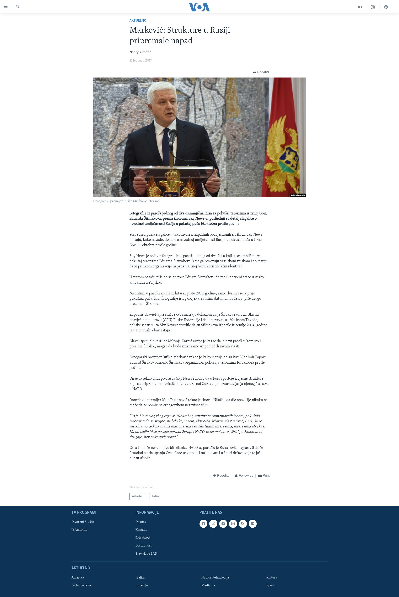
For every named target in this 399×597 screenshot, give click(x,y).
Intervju (142, 585)
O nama (140, 522)
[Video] (360, 7)
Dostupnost (143, 545)
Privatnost (142, 537)
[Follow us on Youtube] (223, 524)
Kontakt (141, 530)
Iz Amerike (79, 530)
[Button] (261, 72)
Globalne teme (81, 585)
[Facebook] (385, 7)
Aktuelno (138, 21)
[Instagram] (372, 7)
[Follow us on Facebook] (203, 524)
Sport (270, 585)
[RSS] (243, 524)
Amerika (77, 577)
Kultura (271, 577)
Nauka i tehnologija (215, 577)
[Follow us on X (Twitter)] (213, 524)
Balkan (141, 577)
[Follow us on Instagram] (233, 524)
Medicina (208, 585)
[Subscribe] (253, 524)
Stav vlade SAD (146, 553)
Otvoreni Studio (82, 522)
